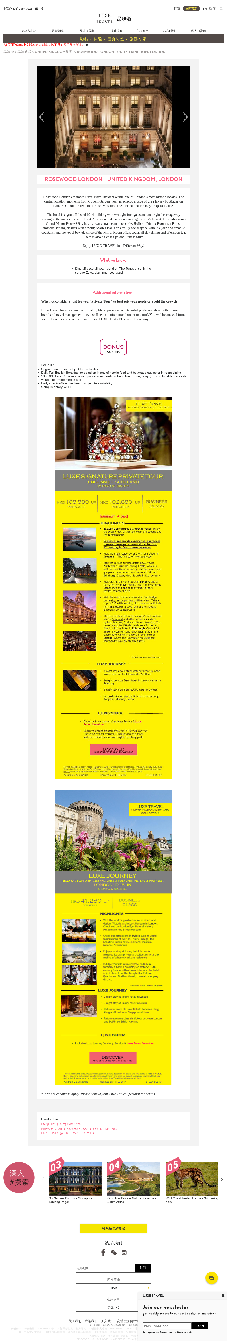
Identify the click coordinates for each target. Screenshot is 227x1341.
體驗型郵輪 (137, 1335)
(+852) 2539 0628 (69, 1124)
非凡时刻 (169, 31)
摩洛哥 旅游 (116, 1332)
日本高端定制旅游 (55, 1332)
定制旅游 (131, 1332)
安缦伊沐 (16, 1328)
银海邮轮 (81, 1328)
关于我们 (75, 1321)
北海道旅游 (100, 1332)
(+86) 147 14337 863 (103, 1128)
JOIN (200, 1325)
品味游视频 (87, 31)
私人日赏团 (198, 31)
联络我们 (91, 1321)
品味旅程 (117, 31)
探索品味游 (28, 31)
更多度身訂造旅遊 (118, 1335)
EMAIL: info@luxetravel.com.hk (67, 1133)
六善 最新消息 (65, 1328)
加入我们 (107, 1321)
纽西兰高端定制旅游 (79, 1332)
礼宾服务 (143, 31)
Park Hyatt (116, 1328)
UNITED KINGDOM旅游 (54, 51)
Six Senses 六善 (46, 1328)
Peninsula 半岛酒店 (135, 1328)
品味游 (8, 51)
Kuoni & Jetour (97, 1335)
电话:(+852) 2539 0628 (17, 8)
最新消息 (58, 31)
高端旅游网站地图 (130, 1321)
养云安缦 (29, 1328)
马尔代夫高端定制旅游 (28, 1332)
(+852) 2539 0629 (76, 1128)
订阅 (177, 8)
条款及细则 (95, 1325)
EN (205, 8)
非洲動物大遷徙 (98, 1328)
